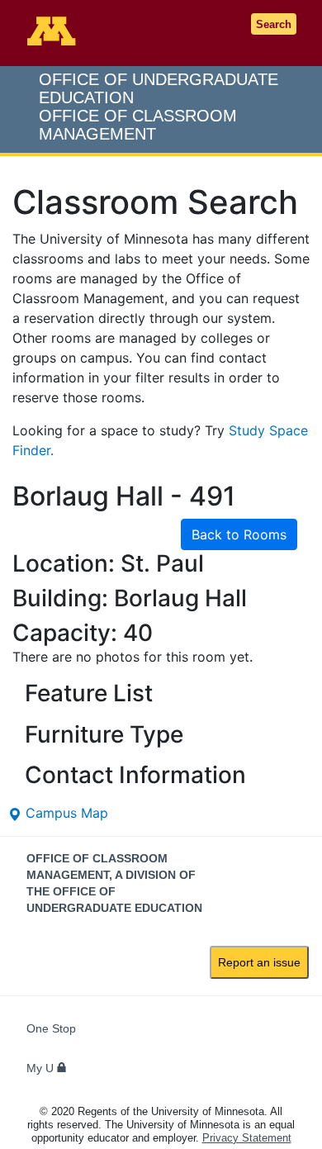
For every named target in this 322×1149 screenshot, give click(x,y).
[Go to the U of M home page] (53, 30)
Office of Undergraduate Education (158, 106)
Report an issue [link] (259, 962)
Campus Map (64, 813)
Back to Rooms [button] (239, 534)
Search (273, 24)
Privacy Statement (246, 1138)
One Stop (51, 1028)
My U (41, 1068)
